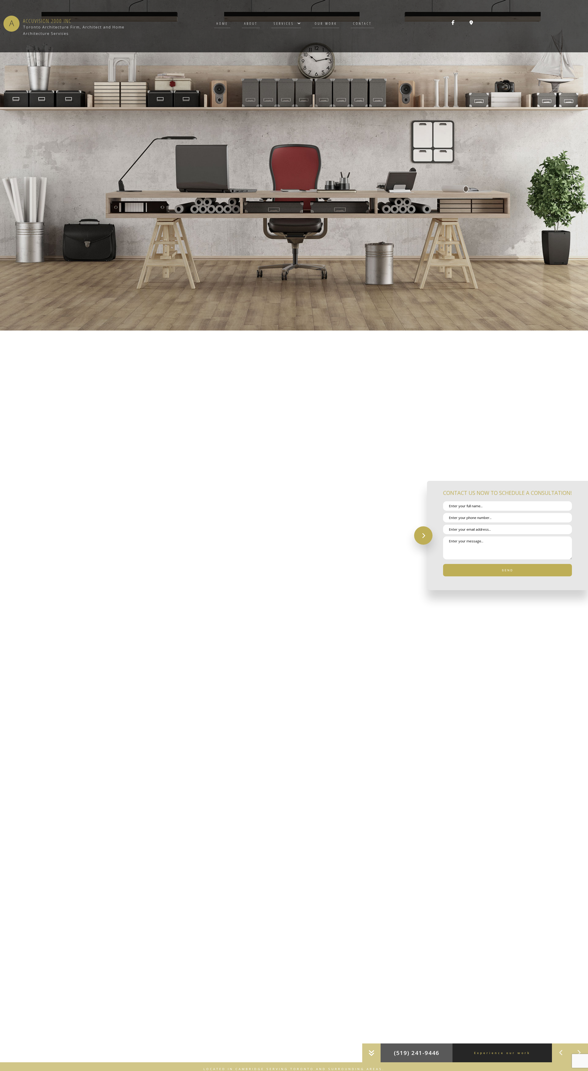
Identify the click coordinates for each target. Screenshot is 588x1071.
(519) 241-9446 (416, 1053)
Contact (362, 23)
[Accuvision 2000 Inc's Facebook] (453, 22)
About (250, 23)
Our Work (326, 23)
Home (222, 23)
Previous (561, 1052)
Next (579, 1052)
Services (284, 23)
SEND (507, 570)
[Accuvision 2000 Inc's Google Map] (471, 22)
